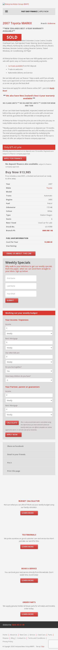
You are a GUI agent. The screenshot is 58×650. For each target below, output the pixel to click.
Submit (11, 300)
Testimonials (29, 534)
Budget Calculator (29, 501)
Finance (5, 638)
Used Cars (41, 635)
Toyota (49, 188)
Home (5, 635)
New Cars (23, 635)
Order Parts (29, 602)
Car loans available (15, 66)
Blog (13, 638)
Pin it (9, 463)
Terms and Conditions (36, 638)
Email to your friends (16, 454)
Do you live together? (13, 367)
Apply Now (12, 434)
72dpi (42, 646)
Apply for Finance (13, 158)
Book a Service (29, 568)
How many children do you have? (18, 376)
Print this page (13, 471)
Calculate (12, 422)
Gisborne (51, 23)
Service (32, 635)
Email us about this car (19, 253)
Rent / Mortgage (11, 338)
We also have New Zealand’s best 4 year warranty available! (30, 97)
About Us (13, 635)
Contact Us (21, 638)
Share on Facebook (15, 446)
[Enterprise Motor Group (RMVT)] (29, 4)
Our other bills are (12, 353)
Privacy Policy (8, 641)
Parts (50, 635)
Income (8, 324)
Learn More (28, 513)
